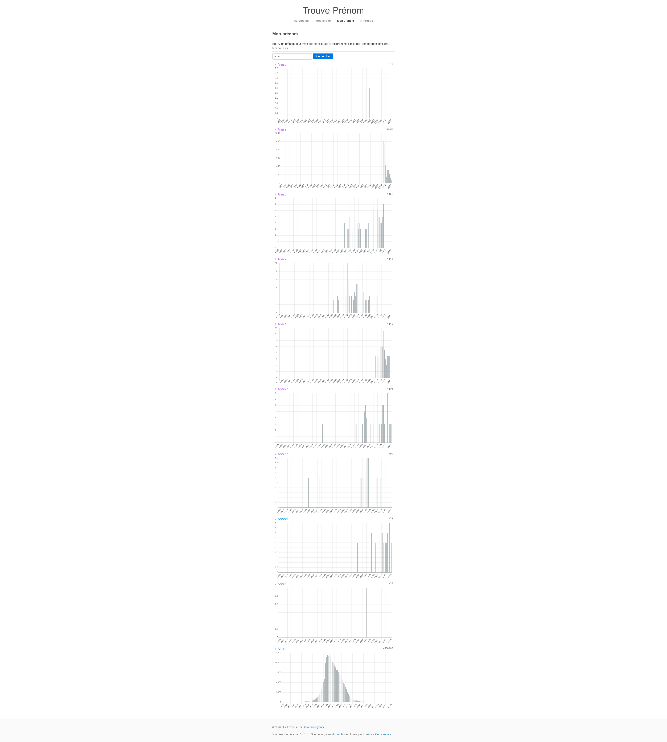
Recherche (323, 21)
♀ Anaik (280, 259)
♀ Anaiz (280, 584)
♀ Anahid (281, 389)
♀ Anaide (281, 454)
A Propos (366, 21)
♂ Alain (279, 649)
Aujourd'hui (302, 21)
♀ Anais (280, 129)
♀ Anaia (280, 324)
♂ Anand (281, 519)
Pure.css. (368, 734)
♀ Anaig (280, 194)
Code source (383, 734)
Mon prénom (345, 21)
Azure (336, 734)
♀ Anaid (280, 64)
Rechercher (322, 56)
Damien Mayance (314, 727)
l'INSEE (304, 734)
